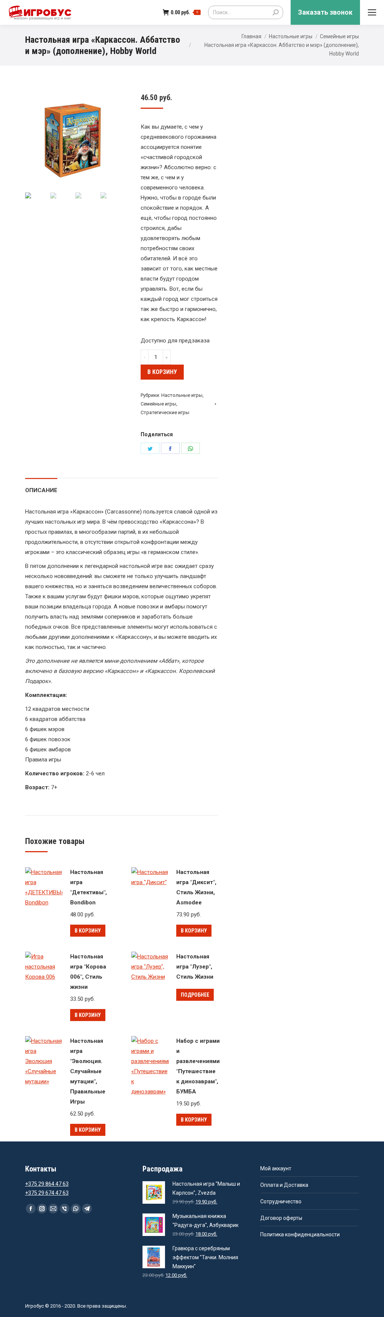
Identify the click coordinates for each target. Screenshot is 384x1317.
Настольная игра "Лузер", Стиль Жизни (194, 966)
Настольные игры (290, 36)
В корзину (162, 371)
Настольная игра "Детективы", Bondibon (88, 887)
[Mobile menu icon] (372, 12)
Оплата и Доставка (284, 1185)
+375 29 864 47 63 (47, 1184)
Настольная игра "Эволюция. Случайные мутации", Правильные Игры (87, 1071)
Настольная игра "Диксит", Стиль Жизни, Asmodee (196, 887)
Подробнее (195, 995)
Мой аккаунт (275, 1168)
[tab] (41, 487)
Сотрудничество (281, 1201)
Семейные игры (339, 36)
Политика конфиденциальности (300, 1234)
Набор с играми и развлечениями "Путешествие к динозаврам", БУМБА (198, 1066)
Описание (41, 490)
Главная (251, 36)
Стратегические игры (165, 412)
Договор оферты (281, 1218)
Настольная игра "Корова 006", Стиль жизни (88, 971)
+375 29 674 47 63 (47, 1193)
